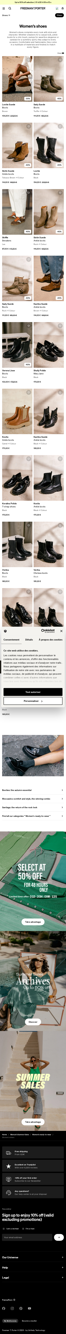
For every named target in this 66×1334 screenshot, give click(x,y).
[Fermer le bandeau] (61, 631)
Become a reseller (29, 1321)
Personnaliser (31, 701)
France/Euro (7, 1299)
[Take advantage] (33, 881)
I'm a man (30, 1228)
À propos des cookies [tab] (50, 639)
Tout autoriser (33, 692)
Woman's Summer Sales (19, 1134)
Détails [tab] (29, 639)
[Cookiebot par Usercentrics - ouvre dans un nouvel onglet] (41, 631)
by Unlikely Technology (35, 1330)
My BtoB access (10, 1321)
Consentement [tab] (11, 639)
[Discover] (33, 981)
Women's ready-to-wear (41, 1134)
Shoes (6, 15)
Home (4, 1134)
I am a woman (12, 1228)
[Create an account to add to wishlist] (28, 59)
